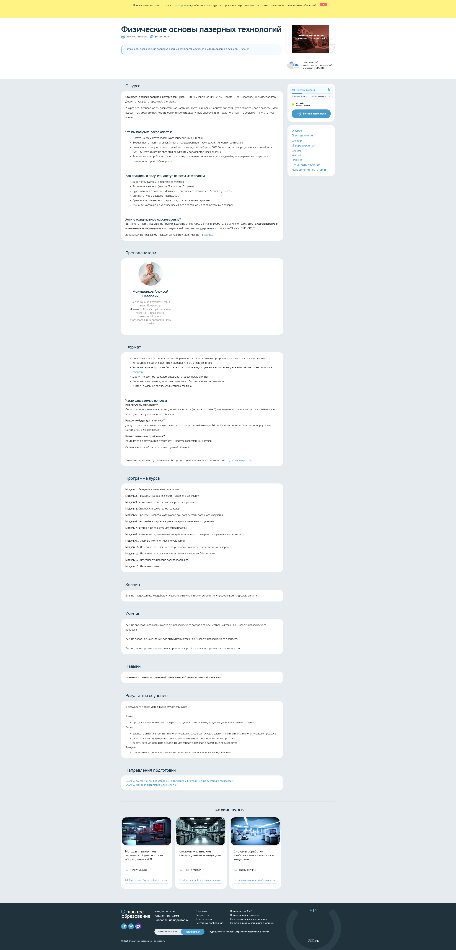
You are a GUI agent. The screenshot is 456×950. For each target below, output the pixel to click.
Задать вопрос (204, 919)
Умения (297, 155)
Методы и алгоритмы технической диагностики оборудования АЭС (144, 855)
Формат (297, 140)
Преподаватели (302, 135)
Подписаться (192, 931)
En (316, 910)
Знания (296, 150)
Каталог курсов (164, 911)
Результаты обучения (306, 165)
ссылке (208, 234)
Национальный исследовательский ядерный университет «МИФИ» (317, 65)
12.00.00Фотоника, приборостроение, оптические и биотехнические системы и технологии (179, 780)
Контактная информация (244, 915)
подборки (180, 5)
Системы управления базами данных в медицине (200, 853)
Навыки (297, 160)
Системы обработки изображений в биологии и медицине (254, 855)
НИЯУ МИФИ (138, 870)
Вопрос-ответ (203, 915)
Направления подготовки (309, 169)
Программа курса (303, 145)
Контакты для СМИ (241, 911)
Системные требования (209, 923)
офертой (138, 372)
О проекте (202, 911)
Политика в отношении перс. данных (252, 923)
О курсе (297, 130)
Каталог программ (166, 915)
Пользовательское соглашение (249, 919)
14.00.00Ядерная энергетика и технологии (151, 784)
